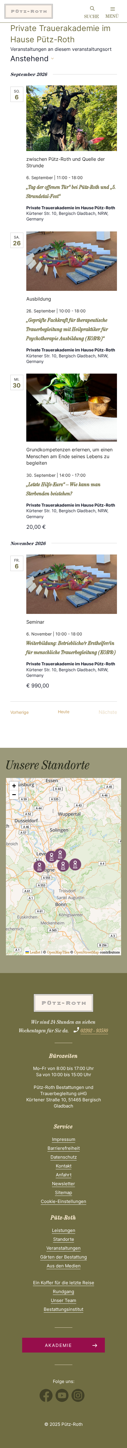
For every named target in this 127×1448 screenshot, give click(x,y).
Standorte (63, 1239)
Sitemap (63, 1192)
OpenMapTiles (58, 953)
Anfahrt (63, 1175)
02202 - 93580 (94, 1031)
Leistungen (63, 1230)
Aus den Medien (64, 1266)
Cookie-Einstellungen (63, 1201)
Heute (63, 711)
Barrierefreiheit (64, 1148)
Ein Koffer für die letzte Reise (63, 1282)
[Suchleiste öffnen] (92, 9)
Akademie (58, 1345)
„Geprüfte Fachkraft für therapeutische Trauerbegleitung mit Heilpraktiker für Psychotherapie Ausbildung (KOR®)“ (67, 330)
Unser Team (63, 1300)
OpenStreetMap (86, 953)
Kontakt (63, 1166)
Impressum (63, 1139)
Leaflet (34, 953)
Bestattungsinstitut (63, 1309)
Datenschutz (64, 1157)
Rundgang (63, 1291)
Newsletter (63, 1183)
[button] (60, 854)
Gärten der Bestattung (63, 1257)
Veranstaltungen (63, 1248)
